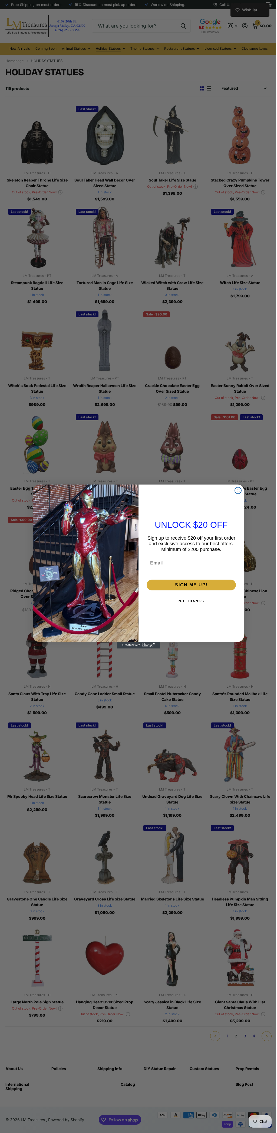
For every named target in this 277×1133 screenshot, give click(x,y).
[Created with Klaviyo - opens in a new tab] (136, 645)
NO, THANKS (189, 601)
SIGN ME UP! (189, 585)
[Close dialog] (236, 490)
